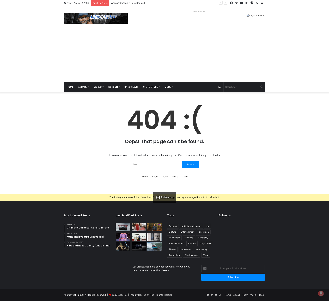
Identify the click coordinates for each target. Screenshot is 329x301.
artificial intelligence (191, 226)
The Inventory (191, 255)
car (207, 226)
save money (201, 249)
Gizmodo (189, 237)
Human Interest (176, 243)
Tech (114, 87)
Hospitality (203, 237)
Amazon (173, 226)
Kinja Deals (205, 243)
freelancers (174, 237)
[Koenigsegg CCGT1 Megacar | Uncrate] (123, 227)
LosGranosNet (119, 294)
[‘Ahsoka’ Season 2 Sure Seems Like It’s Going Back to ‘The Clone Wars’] (123, 237)
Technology (174, 255)
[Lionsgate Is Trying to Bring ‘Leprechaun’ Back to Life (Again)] (123, 246)
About (155, 176)
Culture (172, 232)
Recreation (185, 249)
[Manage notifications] (321, 293)
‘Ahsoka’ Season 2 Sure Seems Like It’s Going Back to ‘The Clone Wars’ (148, 3)
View (205, 255)
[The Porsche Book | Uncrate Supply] (154, 237)
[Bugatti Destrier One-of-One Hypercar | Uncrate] (139, 246)
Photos (172, 249)
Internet (192, 243)
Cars (84, 87)
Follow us (224, 215)
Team (165, 176)
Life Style (151, 87)
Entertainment (187, 232)
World (98, 87)
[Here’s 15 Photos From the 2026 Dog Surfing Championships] (154, 246)
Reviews (132, 87)
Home (70, 87)
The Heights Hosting (161, 294)
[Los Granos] (96, 18)
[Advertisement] (164, 56)
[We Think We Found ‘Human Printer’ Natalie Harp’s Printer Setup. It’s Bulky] (139, 227)
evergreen (204, 232)
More (167, 87)
